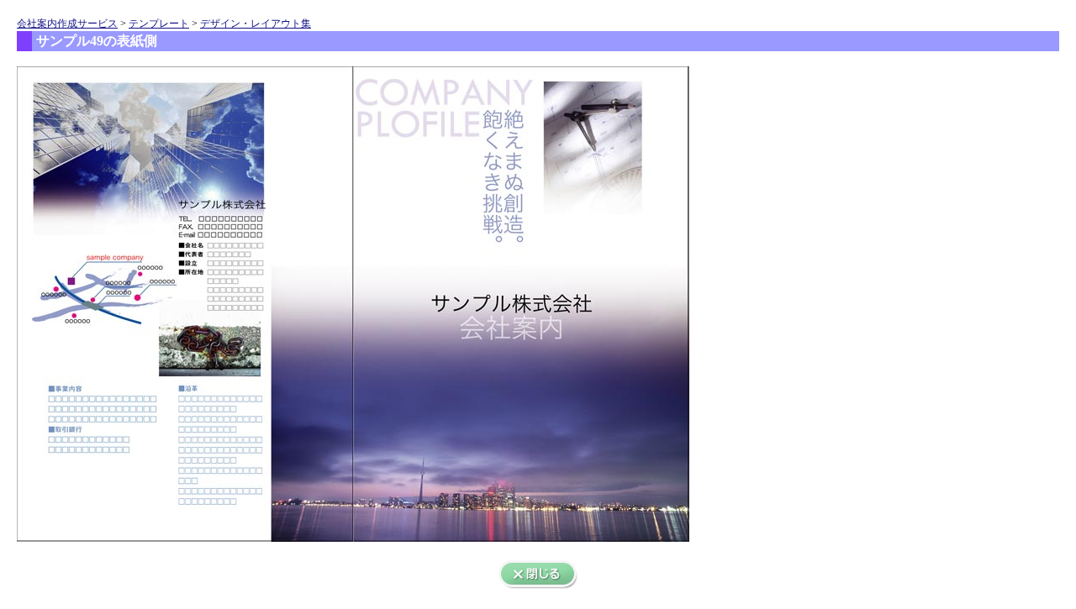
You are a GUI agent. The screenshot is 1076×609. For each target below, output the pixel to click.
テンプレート (159, 23)
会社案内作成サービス (67, 23)
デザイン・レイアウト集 (255, 23)
